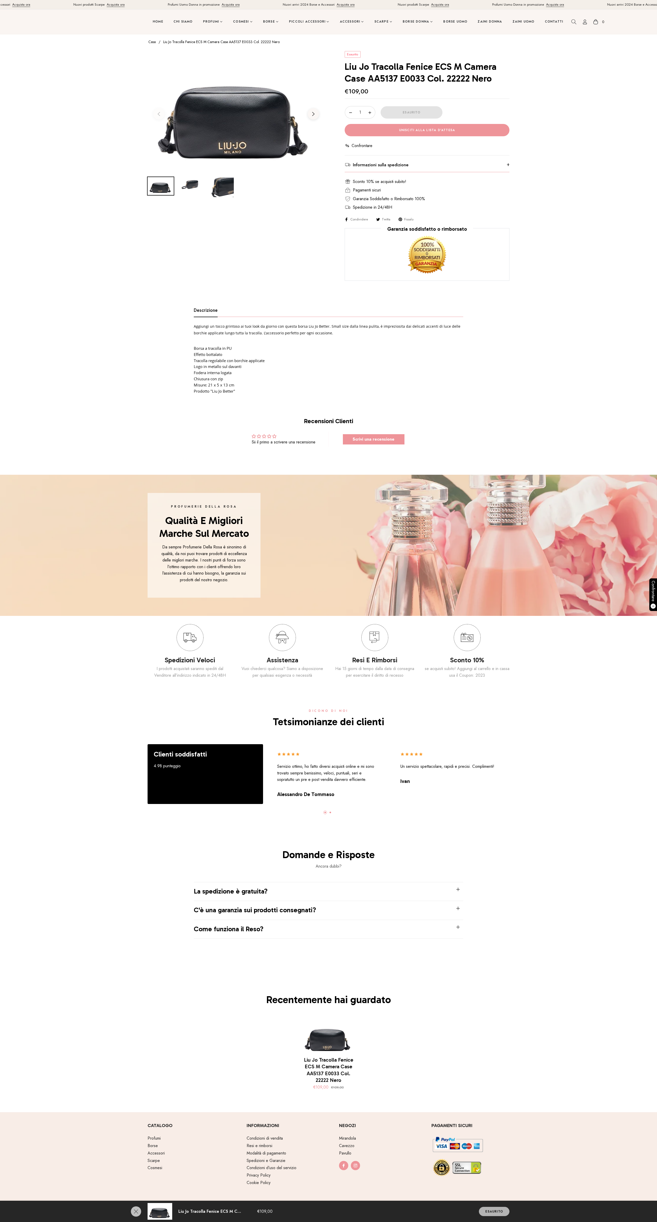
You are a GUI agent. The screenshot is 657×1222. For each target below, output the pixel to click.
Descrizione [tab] (206, 310)
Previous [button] (159, 114)
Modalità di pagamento (266, 1153)
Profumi (154, 1138)
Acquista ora (88, 4)
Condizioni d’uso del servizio (271, 1168)
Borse (153, 1146)
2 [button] (330, 812)
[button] (573, 21)
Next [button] (313, 114)
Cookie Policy (258, 1183)
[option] (236, 110)
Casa (152, 41)
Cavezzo (346, 1146)
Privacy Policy (258, 1175)
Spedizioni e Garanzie (266, 1160)
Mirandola (347, 1138)
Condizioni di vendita (265, 1138)
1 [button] (325, 812)
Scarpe (154, 1160)
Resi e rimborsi (259, 1146)
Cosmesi (155, 1168)
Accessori (156, 1153)
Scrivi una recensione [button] (373, 439)
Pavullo (345, 1153)
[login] (584, 21)
